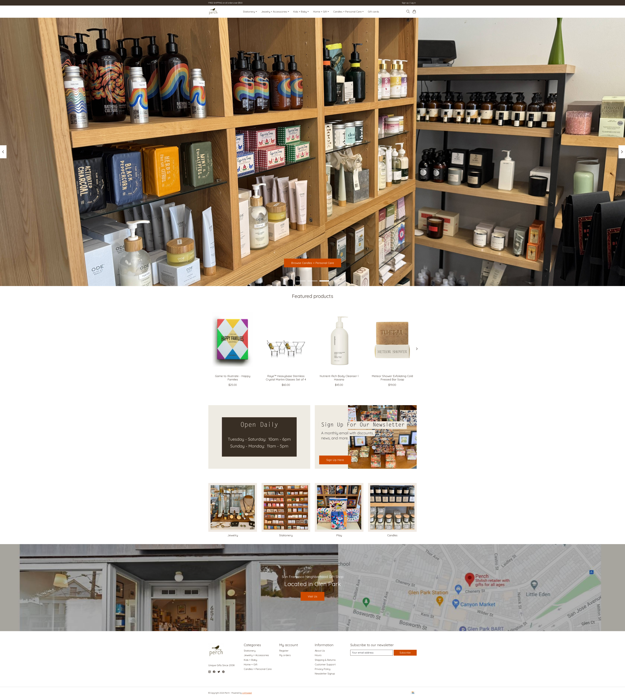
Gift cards (373, 11)
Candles (392, 535)
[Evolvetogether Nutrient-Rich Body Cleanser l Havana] (339, 339)
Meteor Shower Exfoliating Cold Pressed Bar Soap (392, 377)
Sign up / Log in (409, 3)
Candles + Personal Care (258, 669)
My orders (285, 655)
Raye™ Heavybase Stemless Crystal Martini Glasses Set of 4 (286, 377)
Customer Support (325, 664)
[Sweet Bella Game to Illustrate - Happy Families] (232, 339)
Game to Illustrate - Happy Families (232, 377)
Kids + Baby (250, 659)
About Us (320, 650)
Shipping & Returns (325, 659)
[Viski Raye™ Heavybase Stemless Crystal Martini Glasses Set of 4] (286, 339)
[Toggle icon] (408, 11)
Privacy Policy (322, 669)
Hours (318, 655)
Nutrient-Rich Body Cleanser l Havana (339, 377)
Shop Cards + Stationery (312, 263)
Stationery (286, 535)
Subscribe (405, 652)
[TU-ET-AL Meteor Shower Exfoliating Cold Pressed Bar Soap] (392, 339)
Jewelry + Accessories (256, 655)
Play (339, 535)
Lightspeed (247, 693)
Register (284, 650)
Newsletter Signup (325, 673)
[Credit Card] (413, 692)
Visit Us (312, 596)
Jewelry (233, 535)
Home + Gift (250, 664)
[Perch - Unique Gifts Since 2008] (213, 11)
